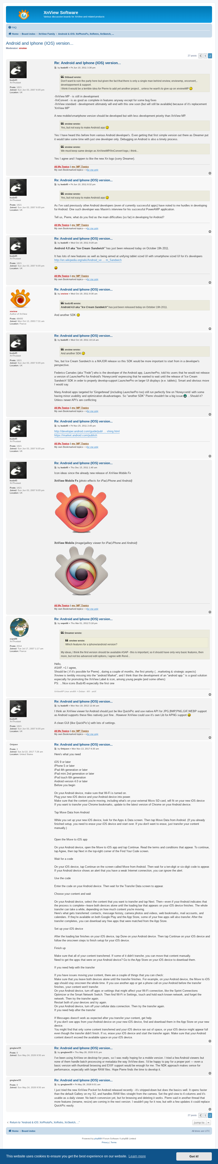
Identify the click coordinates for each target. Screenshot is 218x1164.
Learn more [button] (137, 1156)
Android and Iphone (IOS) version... (39, 43)
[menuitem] (12, 27)
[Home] (25, 14)
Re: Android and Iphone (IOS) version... (87, 63)
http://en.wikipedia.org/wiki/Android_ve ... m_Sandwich (88, 260)
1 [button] (205, 56)
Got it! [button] (194, 1156)
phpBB (97, 1138)
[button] (200, 55)
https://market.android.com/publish (75, 435)
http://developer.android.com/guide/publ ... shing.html (87, 431)
